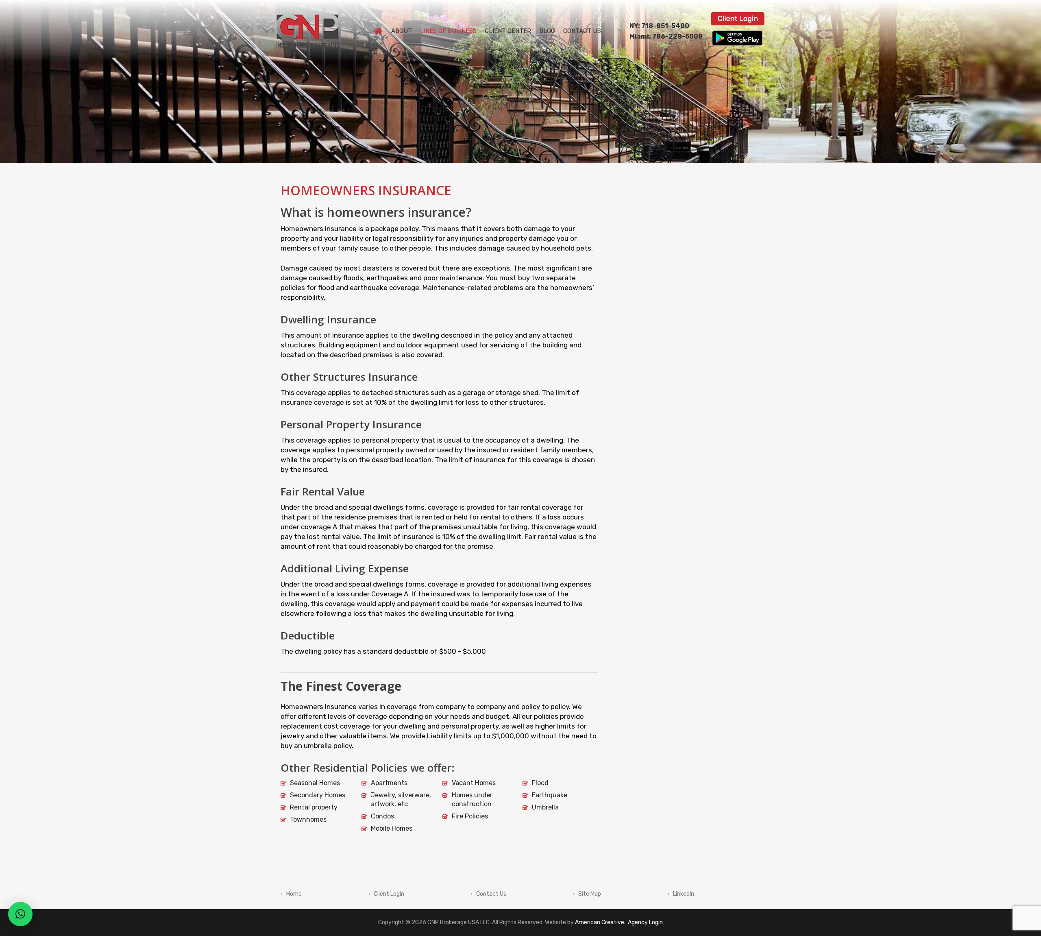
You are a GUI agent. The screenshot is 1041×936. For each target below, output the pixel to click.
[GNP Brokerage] (307, 19)
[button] (20, 914)
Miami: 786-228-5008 (666, 36)
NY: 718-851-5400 (659, 26)
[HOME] (378, 31)
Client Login (389, 894)
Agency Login (645, 922)
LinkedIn (683, 894)
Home (294, 894)
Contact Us (491, 894)
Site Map (589, 894)
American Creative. (600, 922)
